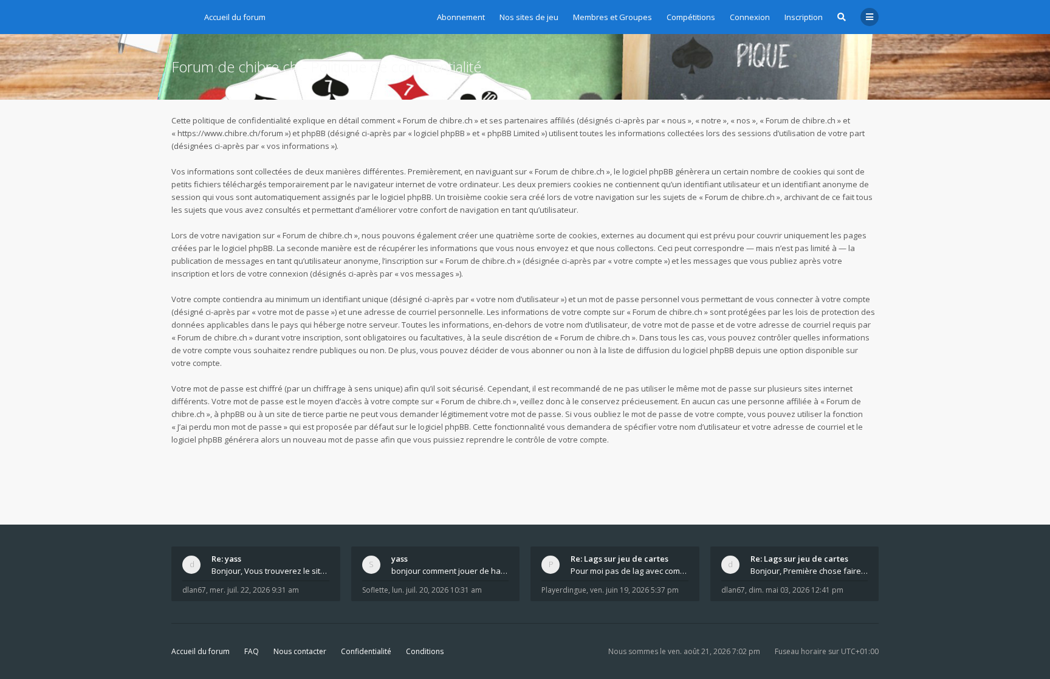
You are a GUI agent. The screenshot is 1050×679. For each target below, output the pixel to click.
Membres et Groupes (612, 17)
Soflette (375, 590)
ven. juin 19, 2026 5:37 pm (634, 590)
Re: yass (226, 558)
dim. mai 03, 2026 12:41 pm (796, 590)
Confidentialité (366, 651)
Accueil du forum (200, 651)
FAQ (251, 651)
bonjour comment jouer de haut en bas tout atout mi (450, 570)
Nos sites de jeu (528, 17)
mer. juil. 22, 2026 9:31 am (254, 590)
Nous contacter (299, 651)
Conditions (425, 651)
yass (399, 558)
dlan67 (194, 590)
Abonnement (461, 17)
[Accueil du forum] (180, 15)
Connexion (750, 17)
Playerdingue (563, 590)
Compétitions (691, 17)
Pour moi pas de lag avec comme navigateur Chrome (629, 570)
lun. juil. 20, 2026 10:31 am (437, 590)
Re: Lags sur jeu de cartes (619, 558)
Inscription (803, 17)
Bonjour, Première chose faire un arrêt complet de (809, 570)
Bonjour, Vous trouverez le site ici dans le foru (270, 570)
